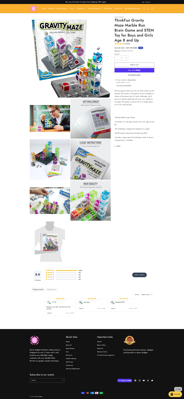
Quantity (117, 54)
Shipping (117, 51)
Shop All (68, 345)
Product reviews (38, 289)
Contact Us (69, 365)
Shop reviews (51, 289)
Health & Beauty (71, 359)
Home (68, 342)
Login (143, 2)
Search (99, 342)
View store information (123, 85)
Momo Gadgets (39, 396)
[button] (62, 8)
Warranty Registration (73, 369)
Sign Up (148, 2)
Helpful (49, 313)
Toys (67, 352)
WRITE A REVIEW (139, 275)
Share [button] (118, 146)
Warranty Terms (102, 352)
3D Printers (69, 362)
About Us (100, 348)
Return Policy (101, 345)
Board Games (70, 348)
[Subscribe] (62, 380)
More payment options (134, 75)
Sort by (137, 294)
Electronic (69, 355)
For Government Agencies (105, 355)
